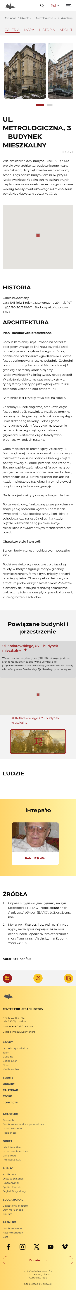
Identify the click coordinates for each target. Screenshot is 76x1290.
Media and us (11, 1069)
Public (8, 1168)
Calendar (10, 1090)
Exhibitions (9, 1174)
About (8, 1042)
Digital (8, 1141)
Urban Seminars (12, 1128)
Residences (9, 1132)
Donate (34, 1260)
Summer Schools (13, 1209)
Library (9, 1083)
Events (8, 1077)
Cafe (5, 1236)
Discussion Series (13, 1178)
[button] (38, 695)
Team (6, 1052)
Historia (47, 30)
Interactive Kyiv (12, 1159)
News (6, 1065)
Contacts (10, 1102)
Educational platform (16, 1205)
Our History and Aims (15, 1048)
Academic (10, 1114)
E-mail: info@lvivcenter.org (19, 1031)
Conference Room (13, 1228)
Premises (9, 1222)
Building (8, 1056)
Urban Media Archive (15, 1151)
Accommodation (13, 1232)
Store (7, 1096)
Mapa (29, 30)
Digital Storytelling (14, 1191)
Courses (7, 1213)
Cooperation (10, 1060)
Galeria (12, 30)
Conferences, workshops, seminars (23, 1124)
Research (8, 1120)
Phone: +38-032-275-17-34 (18, 1026)
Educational (13, 1199)
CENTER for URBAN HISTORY (23, 1009)
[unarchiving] (11, 1182)
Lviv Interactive (12, 1147)
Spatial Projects (12, 1187)
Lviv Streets (9, 1155)
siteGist (47, 1283)
